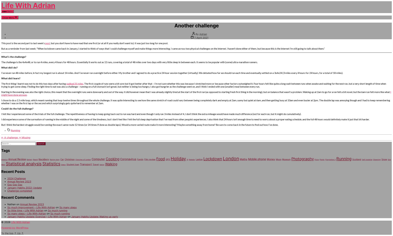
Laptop (199, 159)
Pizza (317, 160)
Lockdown (212, 158)
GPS (168, 159)
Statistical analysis (24, 163)
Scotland (356, 159)
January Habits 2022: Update (24, 187)
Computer (98, 159)
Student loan (72, 164)
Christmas (70, 159)
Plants (322, 160)
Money (271, 159)
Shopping (377, 160)
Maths (243, 159)
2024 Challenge (16, 178)
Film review (150, 159)
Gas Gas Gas (14, 184)
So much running (57, 210)
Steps (63, 165)
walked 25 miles (74, 83)
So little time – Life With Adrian (25, 210)
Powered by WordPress (14, 227)
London (231, 158)
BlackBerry (44, 159)
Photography (302, 159)
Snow (384, 159)
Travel (96, 164)
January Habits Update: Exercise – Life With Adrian (37, 216)
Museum (286, 159)
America (4, 160)
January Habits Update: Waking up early (94, 216)
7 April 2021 (201, 37)
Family (140, 159)
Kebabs (192, 160)
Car (62, 159)
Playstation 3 (330, 160)
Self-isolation (367, 160)
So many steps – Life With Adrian (26, 213)
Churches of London (83, 160)
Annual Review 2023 (19, 181)
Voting (101, 165)
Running (15, 130)
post (47, 43)
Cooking (112, 159)
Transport (86, 164)
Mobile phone (257, 159)
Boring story (55, 160)
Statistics (51, 163)
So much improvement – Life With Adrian (31, 207)
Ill (187, 160)
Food (160, 159)
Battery (29, 160)
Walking (111, 164)
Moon (278, 159)
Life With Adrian (28, 5)
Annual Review (17, 159)
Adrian (203, 34)
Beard (35, 160)
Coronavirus (128, 159)
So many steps (68, 207)
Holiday (178, 158)
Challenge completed (19, 190)
